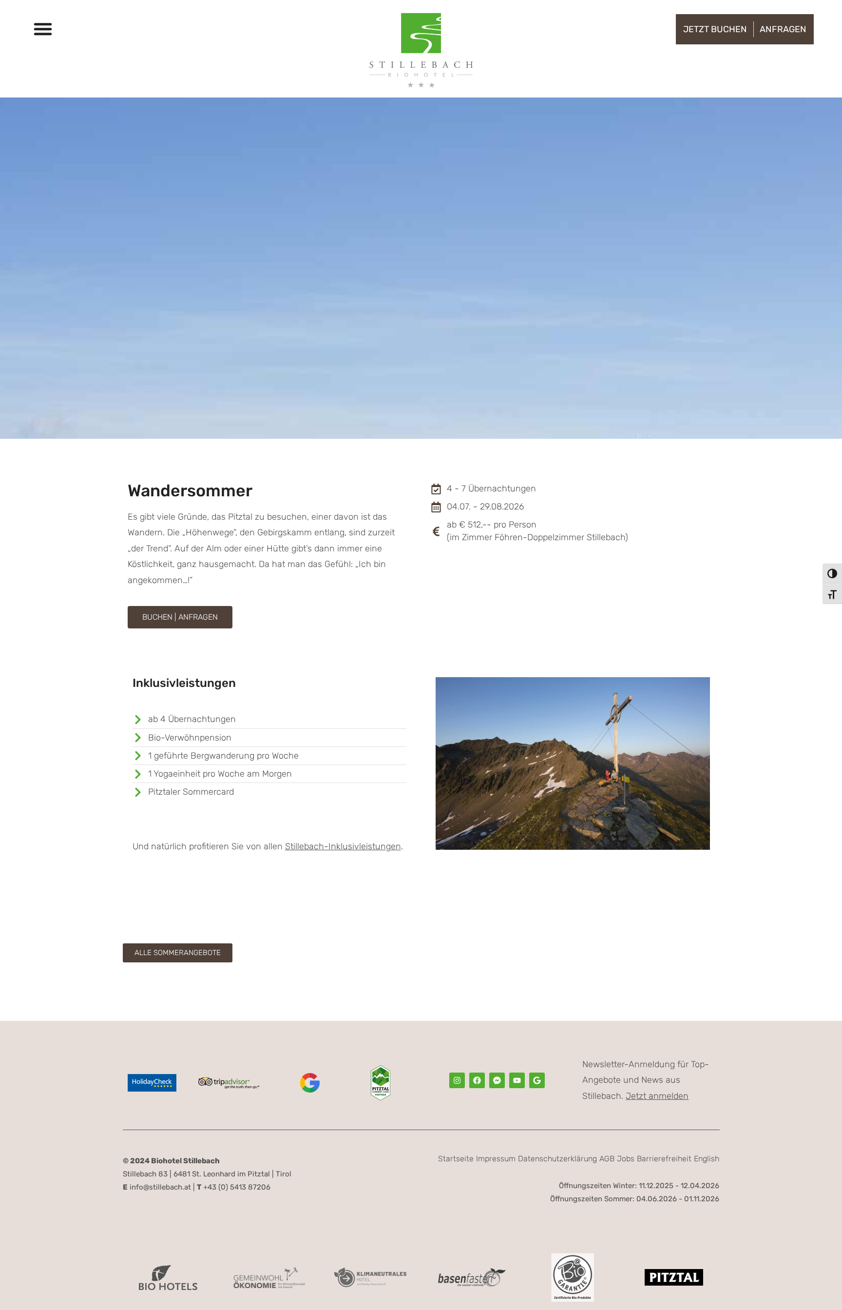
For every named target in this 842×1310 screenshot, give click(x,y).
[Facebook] (477, 1080)
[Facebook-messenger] (497, 1080)
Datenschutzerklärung (557, 1158)
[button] (42, 28)
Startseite (456, 1158)
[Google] (537, 1080)
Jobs (625, 1158)
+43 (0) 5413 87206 (233, 1187)
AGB (606, 1158)
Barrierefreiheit (664, 1158)
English (706, 1158)
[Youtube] (517, 1080)
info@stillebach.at (157, 1187)
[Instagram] (457, 1080)
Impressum (496, 1158)
